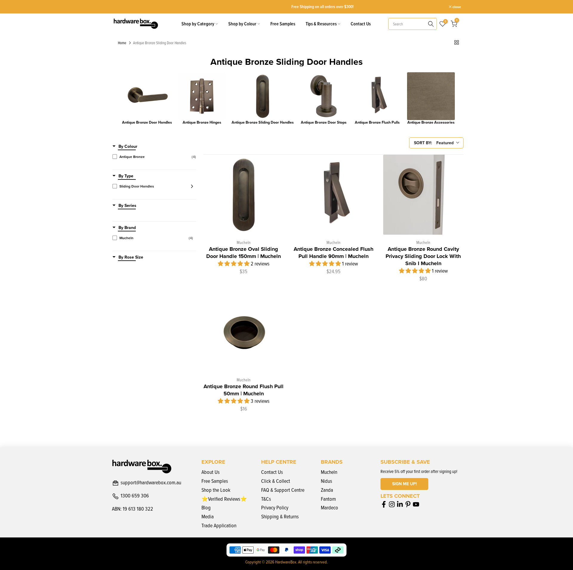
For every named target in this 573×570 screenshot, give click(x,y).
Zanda (327, 490)
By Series (127, 206)
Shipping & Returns (280, 516)
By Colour (127, 147)
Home (122, 43)
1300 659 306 (135, 496)
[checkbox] (154, 157)
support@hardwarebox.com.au (151, 483)
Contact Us (361, 23)
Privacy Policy (274, 507)
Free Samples (282, 23)
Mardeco (329, 507)
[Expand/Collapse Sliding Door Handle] (190, 186)
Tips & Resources (321, 23)
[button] (234, 263)
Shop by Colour (242, 23)
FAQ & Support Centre (282, 490)
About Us (210, 472)
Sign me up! (404, 484)
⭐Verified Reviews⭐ (224, 499)
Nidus (326, 481)
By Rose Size (130, 257)
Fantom (328, 499)
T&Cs (266, 499)
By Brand (127, 228)
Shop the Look (215, 490)
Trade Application (218, 525)
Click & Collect (275, 481)
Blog (206, 507)
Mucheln (329, 472)
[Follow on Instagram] (392, 504)
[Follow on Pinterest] (408, 504)
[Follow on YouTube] (416, 504)
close (119, 7)
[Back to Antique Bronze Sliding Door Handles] (456, 42)
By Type (125, 176)
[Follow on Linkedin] (400, 504)
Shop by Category (197, 23)
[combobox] (412, 24)
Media (207, 516)
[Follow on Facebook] (384, 504)
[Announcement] (286, 6)
